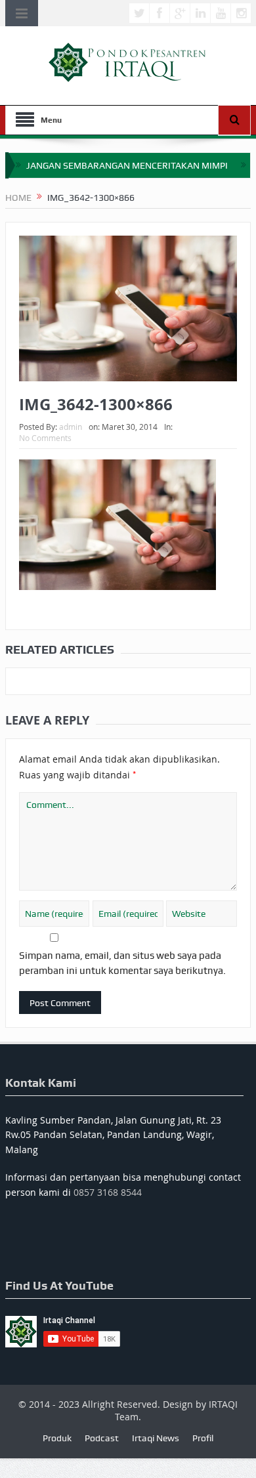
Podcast (102, 1438)
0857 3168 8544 (108, 1192)
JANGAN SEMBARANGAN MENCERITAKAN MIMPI (127, 165)
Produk (57, 1438)
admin (70, 426)
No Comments (45, 438)
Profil (202, 1438)
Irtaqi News (155, 1438)
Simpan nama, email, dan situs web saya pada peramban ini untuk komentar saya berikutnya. (122, 963)
